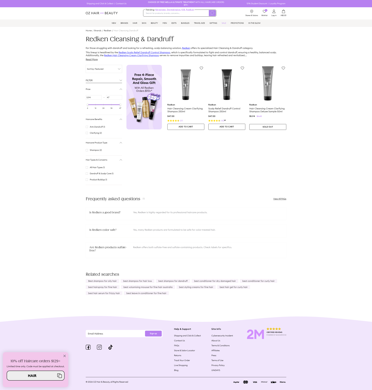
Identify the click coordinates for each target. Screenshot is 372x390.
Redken (190, 10)
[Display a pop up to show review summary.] (225, 120)
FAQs (176, 345)
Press (213, 355)
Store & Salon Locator (184, 350)
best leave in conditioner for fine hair (146, 293)
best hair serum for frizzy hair (104, 293)
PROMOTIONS (237, 23)
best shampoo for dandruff (173, 280)
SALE (224, 23)
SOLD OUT (268, 127)
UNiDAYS (215, 370)
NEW (114, 23)
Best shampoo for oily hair (102, 280)
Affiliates (215, 350)
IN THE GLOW (254, 23)
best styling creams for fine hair (196, 287)
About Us (215, 340)
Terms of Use (217, 360)
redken (107, 30)
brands (97, 30)
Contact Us (121, 3)
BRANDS (124, 23)
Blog (176, 370)
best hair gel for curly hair (234, 287)
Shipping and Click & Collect (100, 3)
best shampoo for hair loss (137, 280)
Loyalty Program (277, 3)
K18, (183, 10)
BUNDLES (185, 23)
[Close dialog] (64, 355)
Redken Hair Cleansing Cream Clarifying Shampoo (131, 55)
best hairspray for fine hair (102, 287)
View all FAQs (279, 198)
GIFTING (213, 23)
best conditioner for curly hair (258, 280)
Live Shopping (181, 365)
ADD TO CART (186, 127)
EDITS (173, 23)
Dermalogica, (174, 10)
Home (89, 30)
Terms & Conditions (220, 345)
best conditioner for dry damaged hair (215, 280)
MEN (165, 23)
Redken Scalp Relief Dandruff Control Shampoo (144, 52)
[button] (36, 376)
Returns (177, 355)
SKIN (144, 23)
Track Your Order (182, 360)
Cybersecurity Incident (222, 335)
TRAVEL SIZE (199, 23)
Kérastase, (160, 10)
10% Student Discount (257, 3)
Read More (92, 59)
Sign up (153, 334)
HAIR (135, 23)
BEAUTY (154, 23)
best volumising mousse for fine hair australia (148, 287)
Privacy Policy (218, 365)
